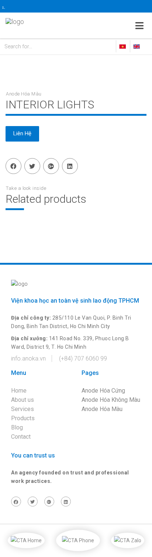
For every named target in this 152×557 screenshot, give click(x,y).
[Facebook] (13, 166)
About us (22, 399)
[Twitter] (32, 166)
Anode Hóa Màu (102, 408)
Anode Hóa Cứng (103, 390)
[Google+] (51, 166)
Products (23, 418)
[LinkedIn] (70, 166)
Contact (21, 436)
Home (19, 390)
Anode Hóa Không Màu (111, 399)
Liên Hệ (22, 133)
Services (22, 408)
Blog (17, 427)
